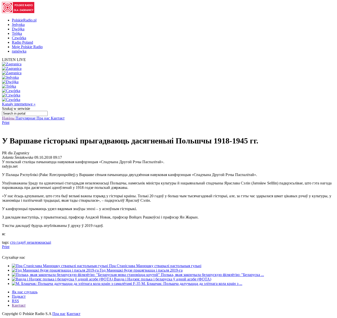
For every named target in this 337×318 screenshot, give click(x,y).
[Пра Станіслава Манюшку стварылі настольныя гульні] (60, 266)
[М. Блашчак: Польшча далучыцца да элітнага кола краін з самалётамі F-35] (76, 283)
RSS (15, 301)
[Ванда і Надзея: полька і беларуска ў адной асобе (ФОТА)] (63, 279)
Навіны (9, 118)
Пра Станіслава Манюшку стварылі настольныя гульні (155, 266)
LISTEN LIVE (14, 60)
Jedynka (18, 24)
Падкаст (19, 296)
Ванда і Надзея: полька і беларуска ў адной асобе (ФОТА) (162, 279)
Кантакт (58, 118)
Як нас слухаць (24, 292)
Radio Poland (22, 42)
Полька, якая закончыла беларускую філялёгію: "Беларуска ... (212, 275)
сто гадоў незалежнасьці (30, 242)
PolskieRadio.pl (24, 20)
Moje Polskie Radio (27, 47)
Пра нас (44, 118)
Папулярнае (26, 118)
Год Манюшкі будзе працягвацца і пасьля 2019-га (141, 270)
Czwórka (19, 38)
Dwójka (18, 29)
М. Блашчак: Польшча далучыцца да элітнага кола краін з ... (191, 283)
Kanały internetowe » (19, 104)
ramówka (19, 51)
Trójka (17, 33)
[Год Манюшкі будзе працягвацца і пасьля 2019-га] (56, 270)
